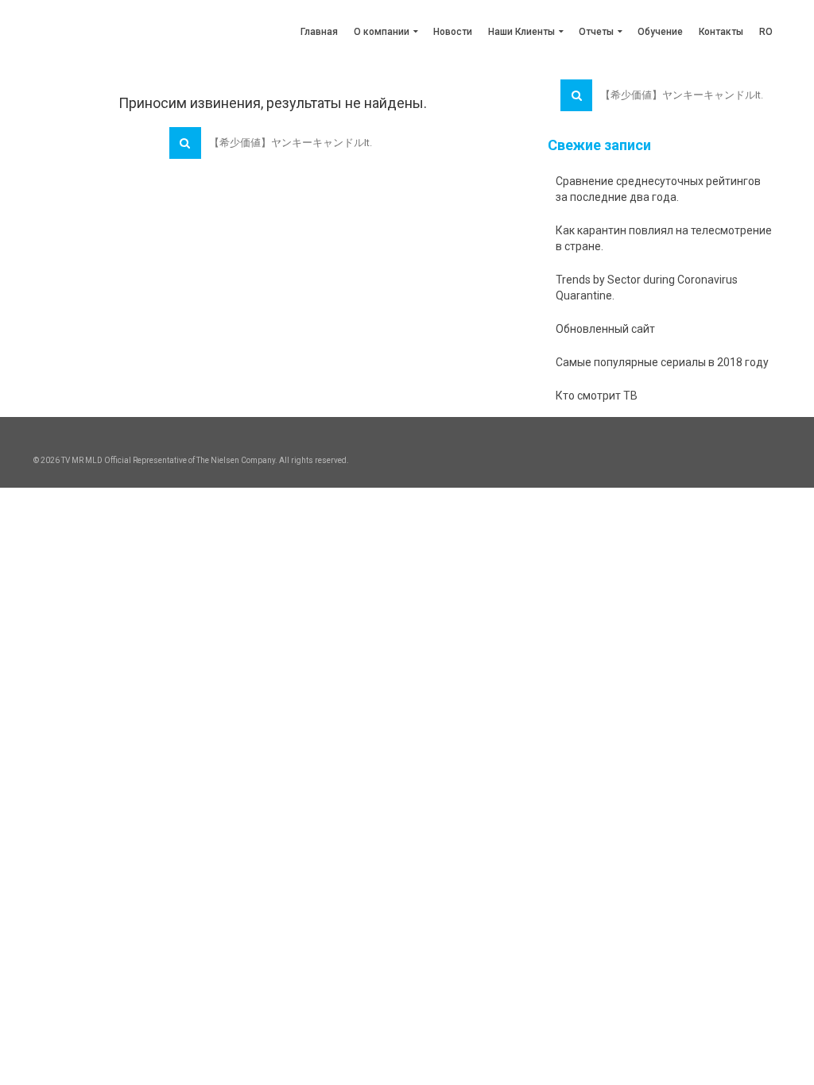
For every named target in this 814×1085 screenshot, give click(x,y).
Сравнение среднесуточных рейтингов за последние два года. (658, 189)
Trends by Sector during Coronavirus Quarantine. (647, 287)
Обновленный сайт (605, 328)
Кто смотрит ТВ (597, 395)
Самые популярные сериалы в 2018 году (662, 362)
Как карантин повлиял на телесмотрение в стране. (664, 238)
